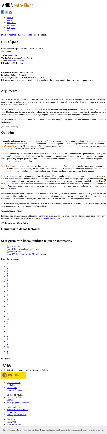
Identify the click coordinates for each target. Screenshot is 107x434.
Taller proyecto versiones (18, 402)
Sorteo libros (12, 412)
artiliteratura (12, 25)
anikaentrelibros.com (51, 218)
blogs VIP (11, 30)
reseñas (10, 17)
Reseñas (12, 35)
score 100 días (13, 254)
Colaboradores (13, 407)
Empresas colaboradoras (17, 409)
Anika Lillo (12, 387)
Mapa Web (11, 422)
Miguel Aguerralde (27, 249)
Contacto (11, 419)
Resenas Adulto (25, 35)
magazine (11, 27)
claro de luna (12, 249)
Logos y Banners (14, 390)
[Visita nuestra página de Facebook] (2, 13)
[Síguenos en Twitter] (6, 13)
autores (10, 20)
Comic (10, 400)
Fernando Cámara (16, 60)
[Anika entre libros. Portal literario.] (19, 9)
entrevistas (11, 22)
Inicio (3, 35)
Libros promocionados (16, 414)
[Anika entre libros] (15, 368)
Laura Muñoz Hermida (30, 254)
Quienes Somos (13, 382)
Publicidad (11, 385)
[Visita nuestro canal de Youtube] (10, 13)
